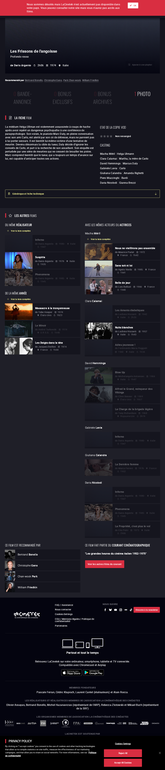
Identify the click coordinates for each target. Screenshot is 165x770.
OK (135, 5)
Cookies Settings (123, 743)
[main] (82, 753)
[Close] (159, 752)
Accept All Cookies (123, 762)
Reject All (123, 753)
